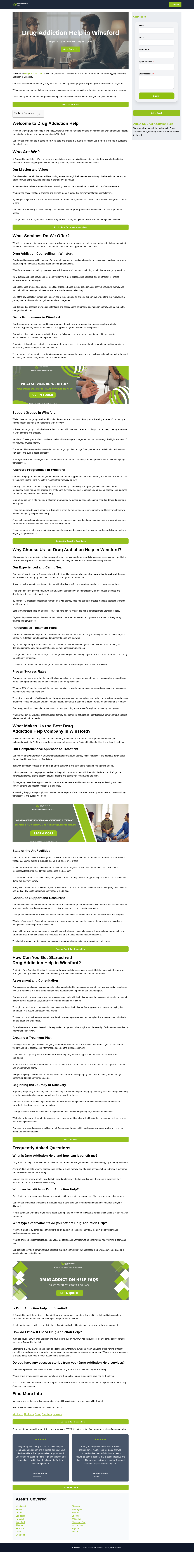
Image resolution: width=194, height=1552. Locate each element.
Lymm (18, 1532)
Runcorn (20, 1528)
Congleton (20, 1535)
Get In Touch (156, 113)
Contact (175, 4)
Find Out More (70, 1139)
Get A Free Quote (70, 1487)
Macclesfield (77, 1525)
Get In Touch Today (70, 104)
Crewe (38, 1414)
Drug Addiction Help (33, 73)
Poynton (75, 1528)
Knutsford (20, 1522)
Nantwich (57, 1414)
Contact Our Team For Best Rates (71, 541)
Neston (75, 1532)
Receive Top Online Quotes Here (70, 949)
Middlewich (18, 1414)
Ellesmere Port (79, 1522)
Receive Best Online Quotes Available (70, 227)
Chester (75, 1516)
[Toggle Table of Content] (38, 114)
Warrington (77, 1509)
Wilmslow (76, 1519)
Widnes (75, 1513)
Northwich (29, 1414)
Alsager (19, 1525)
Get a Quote (68, 49)
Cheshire (76, 1506)
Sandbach (47, 1414)
